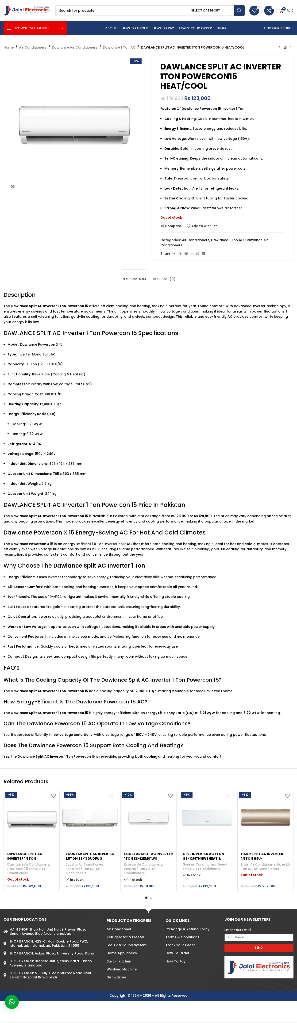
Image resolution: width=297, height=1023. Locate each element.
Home (9, 47)
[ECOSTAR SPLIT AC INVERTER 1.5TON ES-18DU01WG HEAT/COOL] (90, 818)
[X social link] (180, 253)
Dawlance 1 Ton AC (119, 47)
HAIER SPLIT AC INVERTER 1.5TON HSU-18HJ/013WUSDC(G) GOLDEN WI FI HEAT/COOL (263, 860)
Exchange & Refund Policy (187, 929)
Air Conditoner (119, 929)
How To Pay (175, 961)
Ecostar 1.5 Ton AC (80, 869)
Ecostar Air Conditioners (85, 864)
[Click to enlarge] (13, 187)
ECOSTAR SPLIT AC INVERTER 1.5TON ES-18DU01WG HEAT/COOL (90, 858)
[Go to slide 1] (146, 898)
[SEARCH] (239, 10)
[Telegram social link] (204, 253)
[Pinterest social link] (186, 253)
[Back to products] (285, 47)
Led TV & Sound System (127, 945)
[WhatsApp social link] (198, 253)
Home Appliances (122, 953)
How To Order (177, 953)
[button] (12, 1002)
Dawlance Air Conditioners (74, 47)
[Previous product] (279, 47)
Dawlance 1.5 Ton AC (23, 869)
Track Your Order (180, 945)
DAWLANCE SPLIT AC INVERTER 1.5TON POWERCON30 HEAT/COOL (30, 858)
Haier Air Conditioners (258, 864)
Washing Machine (122, 969)
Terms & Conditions (182, 937)
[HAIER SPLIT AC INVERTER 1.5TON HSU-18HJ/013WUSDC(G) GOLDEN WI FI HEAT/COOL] (265, 818)
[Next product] (290, 47)
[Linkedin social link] (192, 253)
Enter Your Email (237, 930)
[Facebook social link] (174, 253)
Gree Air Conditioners (199, 864)
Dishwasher (116, 977)
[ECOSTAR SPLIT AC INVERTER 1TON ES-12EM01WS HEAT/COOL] (148, 818)
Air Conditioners (32, 47)
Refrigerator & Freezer (126, 937)
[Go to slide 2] (151, 898)
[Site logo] (27, 10)
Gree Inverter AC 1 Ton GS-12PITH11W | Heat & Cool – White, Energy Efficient (203, 860)
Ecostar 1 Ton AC (137, 869)
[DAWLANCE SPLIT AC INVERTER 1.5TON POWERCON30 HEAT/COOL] (31, 818)
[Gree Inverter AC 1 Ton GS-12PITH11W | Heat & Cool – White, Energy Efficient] (207, 818)
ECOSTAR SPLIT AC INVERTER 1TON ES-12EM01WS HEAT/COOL (148, 858)
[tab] (134, 277)
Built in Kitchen (119, 961)
